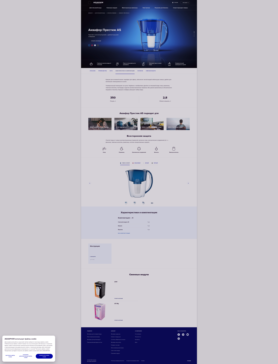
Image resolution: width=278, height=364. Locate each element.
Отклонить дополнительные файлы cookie (25, 356)
